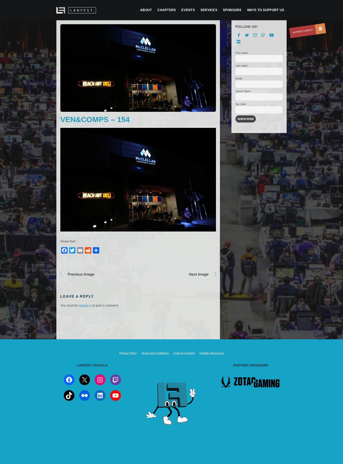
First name (241, 52)
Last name (241, 65)
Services (208, 10)
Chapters (166, 10)
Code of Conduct (184, 353)
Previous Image (81, 274)
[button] (320, 28)
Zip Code (240, 104)
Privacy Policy (128, 353)
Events (188, 10)
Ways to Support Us (265, 10)
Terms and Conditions (155, 353)
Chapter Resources (211, 353)
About (146, 10)
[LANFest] (76, 11)
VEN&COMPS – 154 (95, 119)
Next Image (175, 274)
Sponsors (232, 10)
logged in (85, 305)
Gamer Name (243, 91)
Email (238, 78)
